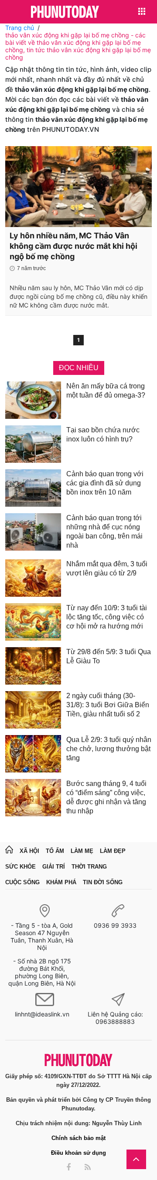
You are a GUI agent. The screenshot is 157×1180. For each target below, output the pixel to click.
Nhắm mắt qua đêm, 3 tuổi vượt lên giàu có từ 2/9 (106, 568)
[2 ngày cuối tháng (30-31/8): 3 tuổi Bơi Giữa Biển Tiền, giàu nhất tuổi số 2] (33, 710)
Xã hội (29, 851)
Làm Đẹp (113, 851)
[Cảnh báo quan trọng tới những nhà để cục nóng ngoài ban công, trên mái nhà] (33, 533)
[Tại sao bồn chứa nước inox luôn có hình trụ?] (33, 444)
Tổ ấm (55, 851)
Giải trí (53, 866)
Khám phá (61, 882)
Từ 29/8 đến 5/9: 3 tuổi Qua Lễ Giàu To (108, 656)
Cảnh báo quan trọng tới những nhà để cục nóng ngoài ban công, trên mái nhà (104, 531)
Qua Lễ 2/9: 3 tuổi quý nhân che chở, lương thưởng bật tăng (108, 749)
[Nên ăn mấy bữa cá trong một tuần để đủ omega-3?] (33, 400)
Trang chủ (19, 27)
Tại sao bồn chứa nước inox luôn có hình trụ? (103, 434)
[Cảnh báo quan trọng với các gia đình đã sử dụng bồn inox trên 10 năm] (33, 488)
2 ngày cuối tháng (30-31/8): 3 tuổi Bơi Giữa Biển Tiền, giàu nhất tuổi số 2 (107, 705)
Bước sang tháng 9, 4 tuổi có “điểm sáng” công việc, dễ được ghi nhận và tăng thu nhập (106, 797)
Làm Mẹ (82, 851)
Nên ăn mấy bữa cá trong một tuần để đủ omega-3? (105, 390)
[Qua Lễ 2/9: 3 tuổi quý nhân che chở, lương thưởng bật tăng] (33, 753)
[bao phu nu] (65, 12)
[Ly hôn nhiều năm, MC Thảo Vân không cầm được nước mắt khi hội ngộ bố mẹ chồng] (78, 186)
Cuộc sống (22, 882)
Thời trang (89, 866)
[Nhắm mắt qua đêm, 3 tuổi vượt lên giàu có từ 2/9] (33, 578)
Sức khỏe (20, 866)
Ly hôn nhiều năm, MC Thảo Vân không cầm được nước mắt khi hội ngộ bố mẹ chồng (73, 246)
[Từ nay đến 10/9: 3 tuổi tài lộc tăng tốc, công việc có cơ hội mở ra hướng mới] (33, 622)
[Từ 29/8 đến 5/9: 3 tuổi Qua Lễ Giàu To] (33, 666)
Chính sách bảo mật (78, 1138)
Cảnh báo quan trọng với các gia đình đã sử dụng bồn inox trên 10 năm (104, 483)
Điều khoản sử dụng (78, 1153)
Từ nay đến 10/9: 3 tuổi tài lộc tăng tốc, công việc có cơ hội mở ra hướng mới (106, 617)
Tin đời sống (103, 882)
